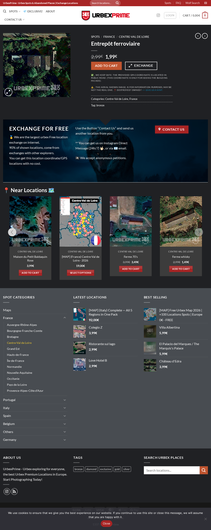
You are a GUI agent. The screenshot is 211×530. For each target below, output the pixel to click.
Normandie (14, 366)
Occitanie (13, 378)
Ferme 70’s (131, 256)
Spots (168, 3)
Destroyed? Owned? (140, 90)
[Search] (4, 11)
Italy (6, 408)
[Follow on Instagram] (158, 15)
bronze (100, 105)
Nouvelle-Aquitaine (19, 372)
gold (117, 469)
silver (126, 469)
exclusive (105, 469)
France (109, 36)
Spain (7, 416)
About (50, 11)
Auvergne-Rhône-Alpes (22, 325)
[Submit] (117, 3)
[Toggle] (64, 317)
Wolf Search (192, 3)
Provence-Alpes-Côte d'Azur (25, 390)
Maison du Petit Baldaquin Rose (30, 258)
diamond (91, 469)
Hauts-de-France (18, 354)
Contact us (13, 19)
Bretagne (13, 336)
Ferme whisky (181, 256)
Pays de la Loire (17, 384)
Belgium (9, 424)
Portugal (9, 400)
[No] (205, 520)
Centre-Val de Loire (134, 36)
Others (8, 432)
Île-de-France (15, 360)
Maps (7, 310)
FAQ (178, 3)
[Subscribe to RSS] (14, 491)
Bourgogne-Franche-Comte (24, 330)
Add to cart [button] (30, 272)
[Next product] (198, 36)
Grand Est (13, 348)
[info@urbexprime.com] (206, 2)
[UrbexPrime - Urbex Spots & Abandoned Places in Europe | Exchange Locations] (105, 15)
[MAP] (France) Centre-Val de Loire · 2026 (80, 258)
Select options (80, 272)
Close (106, 523)
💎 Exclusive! (33, 11)
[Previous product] (205, 36)
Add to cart (106, 65)
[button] (170, 15)
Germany (9, 439)
